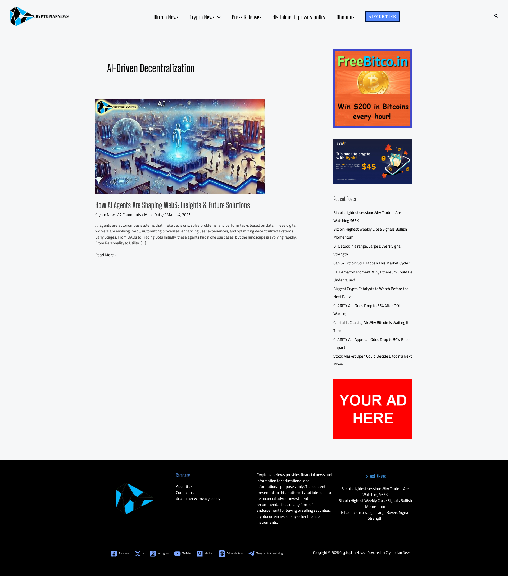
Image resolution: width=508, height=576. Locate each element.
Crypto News (202, 17)
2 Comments (130, 214)
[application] (218, 16)
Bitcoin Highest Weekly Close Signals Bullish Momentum (375, 503)
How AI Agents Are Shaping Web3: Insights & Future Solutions (172, 205)
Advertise (184, 486)
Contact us (185, 492)
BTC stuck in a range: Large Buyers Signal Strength (375, 515)
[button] (382, 16)
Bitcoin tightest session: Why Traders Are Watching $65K (375, 492)
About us (346, 17)
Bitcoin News (166, 17)
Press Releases (246, 17)
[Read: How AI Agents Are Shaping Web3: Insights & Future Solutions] (180, 146)
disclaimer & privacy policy (299, 17)
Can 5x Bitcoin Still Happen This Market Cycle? (371, 263)
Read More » (106, 255)
